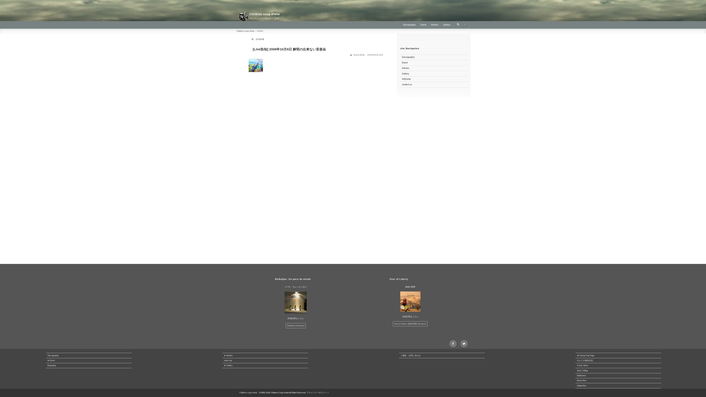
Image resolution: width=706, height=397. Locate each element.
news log (228, 360)
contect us (407, 84)
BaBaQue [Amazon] (295, 326)
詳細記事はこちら (296, 318)
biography (51, 365)
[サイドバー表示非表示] (465, 25)
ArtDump (406, 79)
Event (423, 25)
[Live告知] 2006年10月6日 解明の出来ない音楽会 (289, 49)
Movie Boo (581, 380)
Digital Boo (581, 386)
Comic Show (582, 365)
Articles (434, 25)
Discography (409, 25)
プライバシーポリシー (317, 392)
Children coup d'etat (264, 14)
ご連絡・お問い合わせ (410, 355)
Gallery (446, 25)
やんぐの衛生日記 (585, 360)
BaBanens (581, 375)
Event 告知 (359, 55)
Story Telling (582, 370)
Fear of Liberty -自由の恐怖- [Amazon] (410, 324)
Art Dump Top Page (585, 355)
